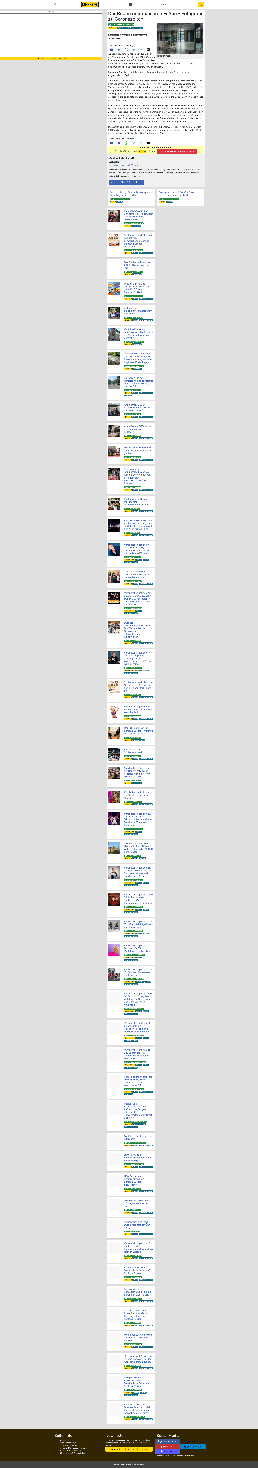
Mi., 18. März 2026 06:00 (134, 907)
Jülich (163, 201)
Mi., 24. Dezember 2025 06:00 (136, 1062)
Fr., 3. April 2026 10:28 (133, 856)
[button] (180, 38)
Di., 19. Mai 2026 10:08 (133, 737)
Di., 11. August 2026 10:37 (134, 296)
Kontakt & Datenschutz (71, 1450)
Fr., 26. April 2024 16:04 (134, 1344)
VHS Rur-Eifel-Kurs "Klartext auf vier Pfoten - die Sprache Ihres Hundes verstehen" (138, 333)
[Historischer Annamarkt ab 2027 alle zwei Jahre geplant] (114, 452)
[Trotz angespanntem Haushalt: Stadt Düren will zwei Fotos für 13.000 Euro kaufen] (114, 848)
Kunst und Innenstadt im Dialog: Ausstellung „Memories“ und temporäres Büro (138, 1081)
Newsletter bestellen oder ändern (130, 1449)
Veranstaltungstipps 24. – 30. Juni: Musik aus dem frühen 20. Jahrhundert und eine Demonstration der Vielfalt (138, 599)
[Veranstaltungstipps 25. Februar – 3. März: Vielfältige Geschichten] (114, 950)
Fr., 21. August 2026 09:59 (134, 317)
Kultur (122, 28)
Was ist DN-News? (70, 1445)
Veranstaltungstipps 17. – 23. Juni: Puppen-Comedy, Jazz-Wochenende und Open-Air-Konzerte (138, 658)
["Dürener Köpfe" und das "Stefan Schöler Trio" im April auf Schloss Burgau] (114, 1360)
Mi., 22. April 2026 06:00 (134, 829)
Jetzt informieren (59, 58)
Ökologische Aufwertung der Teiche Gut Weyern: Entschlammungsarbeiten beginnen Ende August (138, 357)
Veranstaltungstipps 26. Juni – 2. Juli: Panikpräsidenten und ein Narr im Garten (138, 1247)
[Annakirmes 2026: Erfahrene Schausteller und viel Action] (114, 409)
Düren (113, 28)
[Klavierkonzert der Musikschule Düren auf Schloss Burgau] (114, 1272)
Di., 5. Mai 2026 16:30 (133, 780)
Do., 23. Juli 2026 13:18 (133, 390)
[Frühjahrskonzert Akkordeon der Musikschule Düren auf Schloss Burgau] (114, 1382)
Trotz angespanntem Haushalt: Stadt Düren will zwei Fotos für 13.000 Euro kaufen (138, 847)
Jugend (136, 1392)
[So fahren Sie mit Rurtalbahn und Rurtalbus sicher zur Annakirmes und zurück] (114, 382)
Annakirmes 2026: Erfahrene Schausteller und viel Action (137, 407)
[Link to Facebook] (111, 49)
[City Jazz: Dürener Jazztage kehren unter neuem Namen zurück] (114, 576)
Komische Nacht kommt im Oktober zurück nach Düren (137, 795)
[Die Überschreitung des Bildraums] (114, 1140)
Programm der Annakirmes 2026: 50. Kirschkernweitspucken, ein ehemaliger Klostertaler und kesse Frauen (137, 476)
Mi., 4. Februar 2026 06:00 (135, 1008)
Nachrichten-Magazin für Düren (74, 1448)
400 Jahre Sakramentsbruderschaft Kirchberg (138, 311)
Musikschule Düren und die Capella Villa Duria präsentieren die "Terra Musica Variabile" (137, 772)
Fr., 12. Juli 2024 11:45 (133, 1210)
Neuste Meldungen (69, 1443)
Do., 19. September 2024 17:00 (136, 1121)
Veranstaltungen (136, 28)
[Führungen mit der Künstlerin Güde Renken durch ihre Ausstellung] (114, 1293)
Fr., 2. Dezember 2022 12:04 (121, 199)
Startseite (66, 1440)
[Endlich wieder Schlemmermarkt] (114, 754)
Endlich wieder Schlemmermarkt (134, 751)
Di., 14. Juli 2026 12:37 (133, 457)
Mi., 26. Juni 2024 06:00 (134, 1255)
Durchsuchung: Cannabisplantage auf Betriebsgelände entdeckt (131, 194)
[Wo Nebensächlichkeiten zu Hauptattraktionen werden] (114, 1339)
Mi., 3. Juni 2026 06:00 (133, 716)
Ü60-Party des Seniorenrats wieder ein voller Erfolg (137, 1157)
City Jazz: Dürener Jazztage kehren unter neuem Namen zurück (137, 574)
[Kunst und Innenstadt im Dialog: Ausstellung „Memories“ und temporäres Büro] (114, 1081)
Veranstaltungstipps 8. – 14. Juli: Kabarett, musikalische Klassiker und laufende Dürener (137, 549)
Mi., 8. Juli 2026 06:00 (133, 557)
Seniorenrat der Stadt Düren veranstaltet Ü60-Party (138, 1224)
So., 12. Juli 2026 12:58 (133, 487)
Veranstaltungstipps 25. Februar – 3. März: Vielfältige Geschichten (137, 948)
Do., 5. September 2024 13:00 (135, 1143)
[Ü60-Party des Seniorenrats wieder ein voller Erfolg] (114, 1159)
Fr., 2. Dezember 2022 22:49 (170, 199)
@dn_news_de (193, 1446)
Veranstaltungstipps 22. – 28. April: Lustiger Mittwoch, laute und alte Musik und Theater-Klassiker (138, 819)
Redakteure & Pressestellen (73, 1453)
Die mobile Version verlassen (129, 1464)
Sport (146, 559)
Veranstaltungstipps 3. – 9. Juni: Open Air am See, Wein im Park (138, 709)
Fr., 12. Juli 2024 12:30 (133, 1188)
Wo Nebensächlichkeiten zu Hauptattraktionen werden (138, 1337)
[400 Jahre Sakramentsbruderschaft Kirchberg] (114, 312)
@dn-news (168, 1446)
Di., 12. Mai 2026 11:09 (133, 756)
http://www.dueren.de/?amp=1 (124, 165)
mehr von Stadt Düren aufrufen (126, 182)
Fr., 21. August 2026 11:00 (134, 272)
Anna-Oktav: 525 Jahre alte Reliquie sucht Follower (137, 429)
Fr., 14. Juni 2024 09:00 (133, 1298)
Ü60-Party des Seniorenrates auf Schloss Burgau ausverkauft (134, 1180)
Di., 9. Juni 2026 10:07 (133, 694)
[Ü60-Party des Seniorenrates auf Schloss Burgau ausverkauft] (114, 1180)
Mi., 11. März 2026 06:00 (134, 931)
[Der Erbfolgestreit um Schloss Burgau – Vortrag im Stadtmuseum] (114, 732)
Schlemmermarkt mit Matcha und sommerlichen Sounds (136, 502)
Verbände (129, 1094)
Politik (143, 858)
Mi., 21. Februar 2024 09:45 (135, 1417)
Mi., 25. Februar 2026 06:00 (135, 955)
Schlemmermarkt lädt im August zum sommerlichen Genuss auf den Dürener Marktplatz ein (138, 241)
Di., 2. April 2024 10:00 (133, 1390)
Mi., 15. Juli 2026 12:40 (133, 435)
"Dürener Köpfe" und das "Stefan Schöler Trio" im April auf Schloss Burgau (138, 1359)
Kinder (136, 1124)
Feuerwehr (137, 226)
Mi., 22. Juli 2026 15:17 (133, 414)
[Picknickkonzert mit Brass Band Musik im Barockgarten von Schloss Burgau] (114, 1315)
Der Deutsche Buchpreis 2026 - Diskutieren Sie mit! (137, 265)
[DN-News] (90, 4)
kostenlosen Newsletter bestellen (176, 151)
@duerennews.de (168, 1441)
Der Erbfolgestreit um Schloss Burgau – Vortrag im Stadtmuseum (138, 731)
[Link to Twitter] (133, 49)
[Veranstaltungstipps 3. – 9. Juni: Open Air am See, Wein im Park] (114, 711)
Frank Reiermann (187, 1455)
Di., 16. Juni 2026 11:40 (133, 640)
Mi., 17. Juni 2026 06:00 (133, 668)
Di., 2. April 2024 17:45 (133, 1366)
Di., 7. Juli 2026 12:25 (133, 508)
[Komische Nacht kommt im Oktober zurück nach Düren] (114, 797)
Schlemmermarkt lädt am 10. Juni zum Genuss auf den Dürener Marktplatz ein (138, 686)
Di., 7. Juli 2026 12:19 (132, 533)
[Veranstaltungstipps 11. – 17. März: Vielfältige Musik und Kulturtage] (114, 926)
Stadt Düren (116, 38)
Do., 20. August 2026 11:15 (134, 366)
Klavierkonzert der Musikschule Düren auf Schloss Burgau (137, 1270)
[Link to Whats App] (126, 49)
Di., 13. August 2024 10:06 (134, 1164)
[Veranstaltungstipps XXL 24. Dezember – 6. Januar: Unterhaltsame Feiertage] (114, 1054)
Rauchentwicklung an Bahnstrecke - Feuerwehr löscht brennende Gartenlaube (138, 215)
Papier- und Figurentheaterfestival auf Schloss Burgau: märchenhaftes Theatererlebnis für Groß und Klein (138, 1110)
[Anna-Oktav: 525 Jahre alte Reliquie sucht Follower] (114, 431)
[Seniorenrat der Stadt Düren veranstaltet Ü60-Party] (114, 1226)
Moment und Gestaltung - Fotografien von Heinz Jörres (138, 1203)
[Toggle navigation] (130, 4)
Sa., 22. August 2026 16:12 (134, 223)
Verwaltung (137, 274)
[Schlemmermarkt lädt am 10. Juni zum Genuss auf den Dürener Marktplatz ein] (114, 687)
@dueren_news (194, 1441)
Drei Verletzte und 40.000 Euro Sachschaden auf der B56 (176, 194)
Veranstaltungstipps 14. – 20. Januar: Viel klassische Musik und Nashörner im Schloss (138, 1027)
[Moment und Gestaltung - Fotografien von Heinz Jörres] (114, 1205)
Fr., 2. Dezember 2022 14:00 (122, 25)
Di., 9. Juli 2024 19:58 (133, 1231)
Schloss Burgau (140, 35)
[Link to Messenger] (119, 49)
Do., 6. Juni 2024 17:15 (133, 1323)
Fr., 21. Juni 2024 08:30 (133, 1277)
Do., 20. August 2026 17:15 (134, 342)
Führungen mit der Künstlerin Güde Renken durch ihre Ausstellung (137, 1292)
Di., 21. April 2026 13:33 (133, 802)
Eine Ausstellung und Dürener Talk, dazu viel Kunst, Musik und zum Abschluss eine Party (137, 1408)
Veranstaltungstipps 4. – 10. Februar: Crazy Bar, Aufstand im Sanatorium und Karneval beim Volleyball (138, 999)
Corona (114, 35)
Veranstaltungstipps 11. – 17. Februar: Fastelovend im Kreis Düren (138, 972)
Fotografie (125, 35)
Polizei (120, 201)
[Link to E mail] (141, 49)
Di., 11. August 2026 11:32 (134, 250)
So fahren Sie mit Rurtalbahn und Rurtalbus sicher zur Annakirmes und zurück (138, 382)
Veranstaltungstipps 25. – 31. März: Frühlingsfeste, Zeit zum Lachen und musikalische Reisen (138, 872)
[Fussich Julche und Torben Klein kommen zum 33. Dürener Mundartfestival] (114, 288)
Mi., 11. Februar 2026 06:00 (135, 979)
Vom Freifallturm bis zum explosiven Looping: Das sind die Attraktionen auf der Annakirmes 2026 (138, 524)
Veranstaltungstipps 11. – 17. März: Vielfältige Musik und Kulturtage (138, 924)
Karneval (140, 981)
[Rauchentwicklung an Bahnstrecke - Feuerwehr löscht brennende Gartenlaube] (114, 215)
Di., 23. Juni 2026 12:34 (133, 581)
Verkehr (129, 395)
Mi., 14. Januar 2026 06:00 (135, 1035)
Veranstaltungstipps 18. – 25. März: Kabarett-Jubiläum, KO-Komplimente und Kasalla (138, 898)
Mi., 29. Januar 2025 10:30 (134, 1089)
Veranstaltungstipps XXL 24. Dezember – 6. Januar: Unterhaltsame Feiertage (138, 1054)
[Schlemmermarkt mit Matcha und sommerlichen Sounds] (114, 503)
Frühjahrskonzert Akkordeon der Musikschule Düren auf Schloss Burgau (137, 1381)
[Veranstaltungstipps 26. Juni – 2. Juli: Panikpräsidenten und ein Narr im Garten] (114, 1248)
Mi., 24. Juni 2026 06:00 (134, 608)
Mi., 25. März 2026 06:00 (134, 880)
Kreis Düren (130, 559)
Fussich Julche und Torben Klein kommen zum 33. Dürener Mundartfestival (136, 288)
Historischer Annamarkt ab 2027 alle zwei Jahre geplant (137, 450)
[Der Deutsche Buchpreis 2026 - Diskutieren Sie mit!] (114, 266)
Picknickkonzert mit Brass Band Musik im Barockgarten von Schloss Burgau (136, 1314)
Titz (113, 201)
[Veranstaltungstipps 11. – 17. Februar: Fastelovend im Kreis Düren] (114, 974)
